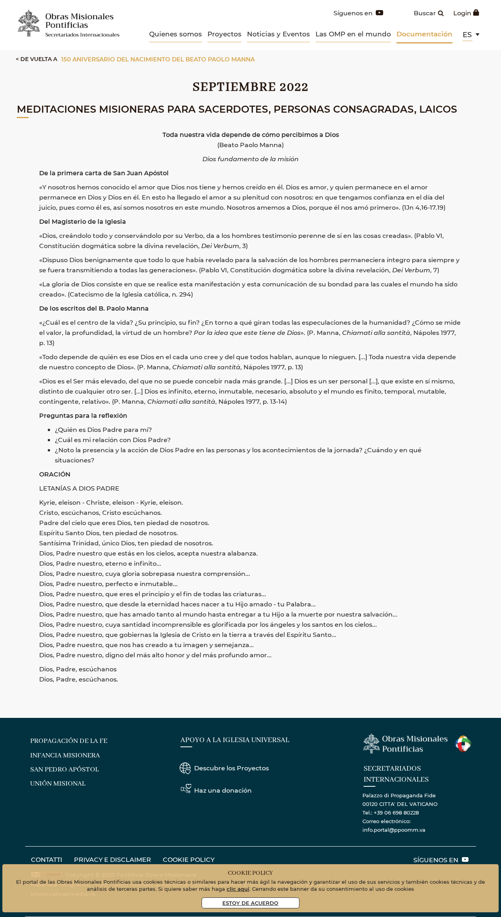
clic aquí (238, 888)
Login (462, 13)
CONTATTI (46, 859)
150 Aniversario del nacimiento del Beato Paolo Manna (158, 59)
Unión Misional (57, 783)
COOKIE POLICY (188, 859)
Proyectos (224, 33)
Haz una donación (223, 790)
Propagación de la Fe (68, 741)
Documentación (424, 33)
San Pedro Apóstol (64, 769)
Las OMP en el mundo (353, 33)
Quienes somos (175, 33)
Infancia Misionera (65, 755)
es (467, 34)
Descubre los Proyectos (231, 768)
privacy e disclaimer (112, 859)
